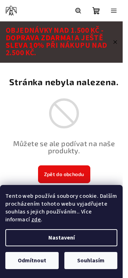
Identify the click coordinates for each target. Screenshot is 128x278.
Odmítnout (32, 260)
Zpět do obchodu (64, 174)
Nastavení (61, 238)
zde (36, 219)
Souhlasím (91, 260)
